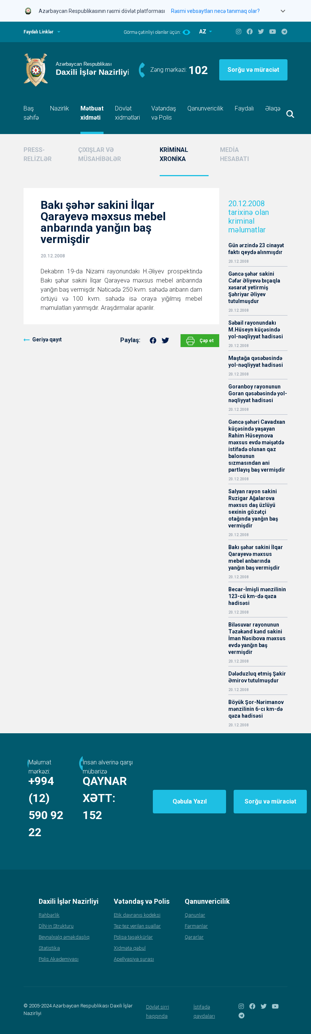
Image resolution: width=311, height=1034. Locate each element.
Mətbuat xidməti (92, 113)
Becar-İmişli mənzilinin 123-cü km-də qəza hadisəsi (257, 596)
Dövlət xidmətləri (127, 113)
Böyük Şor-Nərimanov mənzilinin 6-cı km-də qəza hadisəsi (256, 709)
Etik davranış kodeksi (137, 915)
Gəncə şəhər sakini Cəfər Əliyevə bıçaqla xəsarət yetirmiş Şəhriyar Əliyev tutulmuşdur (254, 287)
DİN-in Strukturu (56, 926)
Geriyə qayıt (47, 339)
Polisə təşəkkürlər (133, 937)
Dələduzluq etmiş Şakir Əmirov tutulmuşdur (257, 677)
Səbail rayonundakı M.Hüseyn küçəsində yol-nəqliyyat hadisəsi (255, 329)
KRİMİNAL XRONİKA (174, 154)
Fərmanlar (196, 926)
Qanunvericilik (205, 108)
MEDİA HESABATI (234, 154)
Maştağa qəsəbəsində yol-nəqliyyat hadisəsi (255, 361)
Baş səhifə (31, 113)
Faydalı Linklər (38, 32)
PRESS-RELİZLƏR (38, 154)
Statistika (49, 948)
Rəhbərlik (49, 915)
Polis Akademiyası (59, 959)
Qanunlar (195, 915)
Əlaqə (272, 108)
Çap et (206, 340)
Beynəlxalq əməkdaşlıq (64, 937)
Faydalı (244, 108)
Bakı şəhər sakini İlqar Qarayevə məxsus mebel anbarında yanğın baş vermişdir (255, 557)
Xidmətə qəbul (130, 948)
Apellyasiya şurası (134, 959)
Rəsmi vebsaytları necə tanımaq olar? (215, 11)
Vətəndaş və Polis (163, 113)
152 (92, 815)
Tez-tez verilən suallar (137, 926)
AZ (203, 31)
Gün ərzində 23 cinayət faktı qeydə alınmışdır (256, 248)
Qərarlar (194, 937)
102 (198, 70)
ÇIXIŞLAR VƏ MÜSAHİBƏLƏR (99, 154)
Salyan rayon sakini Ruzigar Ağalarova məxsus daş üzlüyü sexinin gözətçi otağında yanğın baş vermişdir (253, 508)
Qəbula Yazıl (190, 801)
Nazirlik (59, 108)
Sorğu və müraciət (253, 69)
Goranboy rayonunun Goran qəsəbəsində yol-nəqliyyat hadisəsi (257, 393)
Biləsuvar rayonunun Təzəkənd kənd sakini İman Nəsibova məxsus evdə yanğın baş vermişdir (257, 638)
